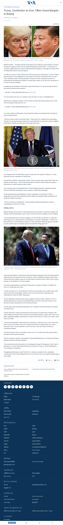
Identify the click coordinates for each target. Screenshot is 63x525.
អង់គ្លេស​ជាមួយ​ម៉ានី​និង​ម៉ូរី (9, 461)
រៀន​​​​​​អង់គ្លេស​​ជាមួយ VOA (9, 464)
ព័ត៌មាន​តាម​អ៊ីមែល (36, 473)
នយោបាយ (6, 441)
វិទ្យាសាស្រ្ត (34, 429)
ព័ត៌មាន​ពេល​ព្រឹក (7, 411)
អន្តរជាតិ (5, 429)
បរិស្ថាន (33, 425)
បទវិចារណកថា (35, 453)
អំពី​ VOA (6, 484)
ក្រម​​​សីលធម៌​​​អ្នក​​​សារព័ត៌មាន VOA (39, 484)
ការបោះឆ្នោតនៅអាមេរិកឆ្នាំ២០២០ (39, 447)
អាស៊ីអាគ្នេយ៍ (6, 438)
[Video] (26, 523)
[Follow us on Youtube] (12, 386)
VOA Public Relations (9, 499)
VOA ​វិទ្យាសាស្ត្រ (35, 396)
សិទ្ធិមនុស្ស (6, 447)
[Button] (56, 24)
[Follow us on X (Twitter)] (9, 386)
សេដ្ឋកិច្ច (5, 444)
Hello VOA (6, 417)
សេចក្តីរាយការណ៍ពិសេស (37, 438)
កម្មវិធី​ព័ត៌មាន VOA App (9, 473)
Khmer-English (36, 450)
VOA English (7, 502)
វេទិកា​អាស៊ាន (35, 414)
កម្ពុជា (5, 425)
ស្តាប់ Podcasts (7, 476)
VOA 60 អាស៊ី (35, 399)
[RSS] (24, 386)
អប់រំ (5, 453)
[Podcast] (27, 386)
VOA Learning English (37, 461)
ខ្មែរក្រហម (34, 435)
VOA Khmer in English (11, 7)
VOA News (14, 17)
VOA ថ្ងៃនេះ (6, 402)
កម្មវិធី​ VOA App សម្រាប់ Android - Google (42, 511)
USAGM (6, 496)
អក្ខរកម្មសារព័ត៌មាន (36, 441)
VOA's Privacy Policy (37, 496)
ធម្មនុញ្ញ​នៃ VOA (7, 488)
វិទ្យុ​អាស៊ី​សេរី (34, 502)
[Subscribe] (31, 386)
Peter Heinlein (7, 17)
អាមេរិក (5, 432)
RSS (33, 476)
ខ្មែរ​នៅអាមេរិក (7, 435)
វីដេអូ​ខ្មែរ (5, 396)
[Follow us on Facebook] (5, 386)
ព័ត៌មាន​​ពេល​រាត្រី (7, 414)
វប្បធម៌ (33, 432)
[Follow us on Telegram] (20, 386)
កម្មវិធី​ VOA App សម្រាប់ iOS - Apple (12, 511)
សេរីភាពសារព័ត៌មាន (36, 444)
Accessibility (35, 499)
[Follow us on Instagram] (16, 386)
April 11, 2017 (32, 92)
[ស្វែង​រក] (52, 523)
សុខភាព (5, 450)
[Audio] (39, 523)
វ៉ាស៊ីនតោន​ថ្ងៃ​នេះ (7, 399)
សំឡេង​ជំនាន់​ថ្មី (35, 411)
